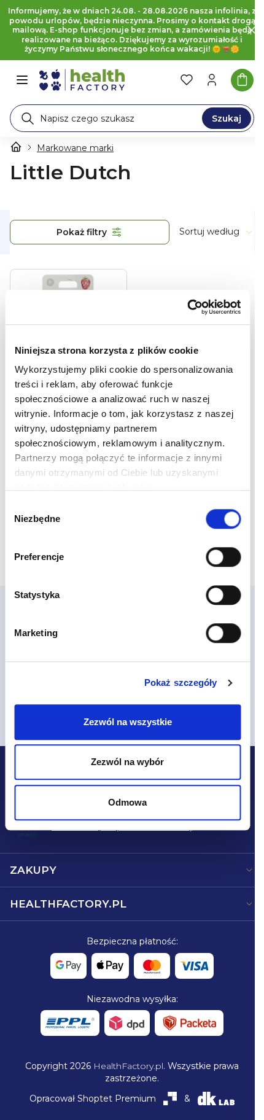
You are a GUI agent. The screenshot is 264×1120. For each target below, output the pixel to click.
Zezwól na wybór (127, 761)
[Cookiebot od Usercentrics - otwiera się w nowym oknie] (187, 307)
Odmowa (127, 802)
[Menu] (22, 80)
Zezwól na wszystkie (127, 722)
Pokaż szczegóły (180, 682)
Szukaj (226, 118)
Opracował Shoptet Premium (92, 1098)
